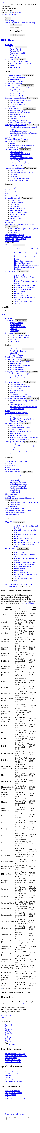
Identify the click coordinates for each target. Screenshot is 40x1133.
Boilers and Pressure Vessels (20, 154)
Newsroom (9, 59)
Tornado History (15, 216)
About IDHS (9, 47)
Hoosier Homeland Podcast (19, 61)
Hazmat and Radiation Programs (16, 139)
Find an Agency (11, 1058)
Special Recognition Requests (15, 239)
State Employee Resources (14, 1081)
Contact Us (9, 45)
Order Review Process (18, 77)
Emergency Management (14, 108)
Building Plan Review (13, 86)
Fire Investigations (16, 160)
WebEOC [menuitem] (17, 303)
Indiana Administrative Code (15, 1099)
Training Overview (16, 170)
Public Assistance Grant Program (21, 123)
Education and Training (18, 147)
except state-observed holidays (16, 1004)
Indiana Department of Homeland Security (20, 23)
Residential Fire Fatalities (18, 214)
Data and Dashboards (12, 198)
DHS (7, 584)
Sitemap (8, 1077)
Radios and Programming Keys (21, 100)
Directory (4, 1017)
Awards (8, 1101)
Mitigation (13, 119)
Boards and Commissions (14, 83)
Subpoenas (13, 233)
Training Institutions (17, 135)
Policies (8, 1075)
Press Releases (15, 67)
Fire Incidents (14, 206)
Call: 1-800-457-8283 (13, 1060)
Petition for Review (16, 81)
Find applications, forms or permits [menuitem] (26, 265)
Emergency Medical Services (15, 125)
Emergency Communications (15, 98)
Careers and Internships (18, 53)
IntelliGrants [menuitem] (18, 293)
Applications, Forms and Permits (16, 188)
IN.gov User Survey (12, 1071)
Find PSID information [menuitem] (22, 263)
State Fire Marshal (11, 149)
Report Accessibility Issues (14, 1114)
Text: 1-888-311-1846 (13, 1062)
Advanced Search (11, 1073)
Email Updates (10, 1095)
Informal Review (16, 79)
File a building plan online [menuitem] (23, 261)
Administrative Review (13, 75)
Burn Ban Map (10, 190)
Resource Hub (15, 143)
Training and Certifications (14, 168)
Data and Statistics (16, 202)
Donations (13, 55)
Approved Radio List (17, 104)
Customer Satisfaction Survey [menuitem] (24, 285)
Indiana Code (10, 1097)
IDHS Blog (14, 65)
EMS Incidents (15, 204)
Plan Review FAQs (16, 96)
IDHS (3, 315)
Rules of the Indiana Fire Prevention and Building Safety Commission (24, 165)
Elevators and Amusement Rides (21, 158)
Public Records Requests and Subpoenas (19, 224)
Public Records (15, 231)
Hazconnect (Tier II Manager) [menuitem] (24, 287)
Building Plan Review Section (20, 88)
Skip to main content (8, 2)
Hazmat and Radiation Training (21, 178)
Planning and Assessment (19, 121)
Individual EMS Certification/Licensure (23, 133)
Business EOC (10, 192)
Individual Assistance (17, 117)
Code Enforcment (16, 156)
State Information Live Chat (15, 1054)
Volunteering (14, 57)
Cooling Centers (15, 200)
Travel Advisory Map (12, 241)
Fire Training (14, 176)
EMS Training (15, 174)
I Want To (8, 245)
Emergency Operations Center (20, 113)
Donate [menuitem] (16, 259)
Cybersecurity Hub (12, 196)
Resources (13, 106)
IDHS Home (8, 40)
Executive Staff (15, 51)
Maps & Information (12, 1091)
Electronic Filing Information (20, 92)
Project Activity (15, 90)
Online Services (10, 271)
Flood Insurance (11, 220)
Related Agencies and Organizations (18, 237)
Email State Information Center (16, 1056)
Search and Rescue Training (19, 180)
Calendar (8, 194)
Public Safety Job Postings (14, 235)
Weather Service (15, 218)
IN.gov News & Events (13, 1093)
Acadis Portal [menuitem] (19, 275)
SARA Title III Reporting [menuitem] (23, 301)
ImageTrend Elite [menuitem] (20, 291)
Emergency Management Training (22, 172)
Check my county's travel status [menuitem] (25, 257)
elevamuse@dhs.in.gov (29, 603)
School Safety (10, 141)
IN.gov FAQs (10, 1079)
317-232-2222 (6, 1015)
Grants (7, 137)
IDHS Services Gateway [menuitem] (23, 289)
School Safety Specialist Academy (22, 145)
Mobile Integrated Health (18, 131)
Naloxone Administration (18, 212)
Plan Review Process (17, 94)
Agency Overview (16, 49)
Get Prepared (10, 222)
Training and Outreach (18, 102)
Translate (17, 12)
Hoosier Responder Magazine (20, 63)
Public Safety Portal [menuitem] (21, 295)
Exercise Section (15, 115)
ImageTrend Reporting (18, 162)
